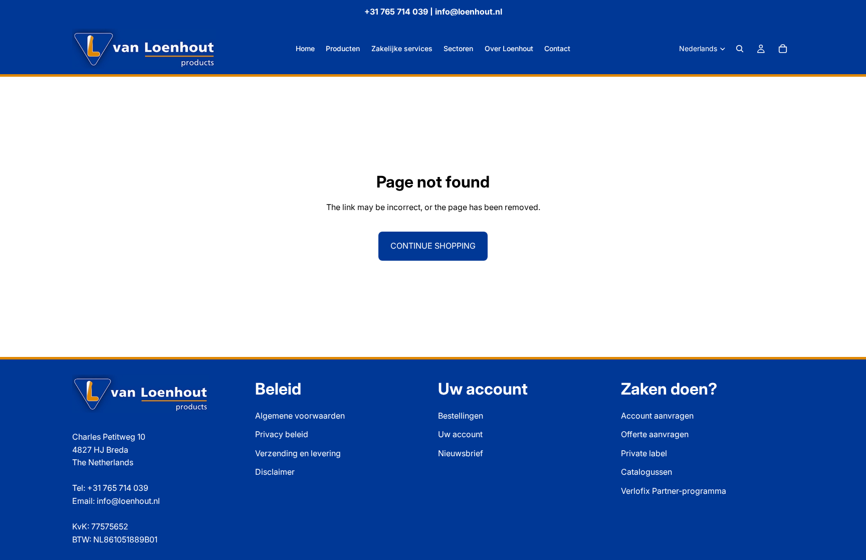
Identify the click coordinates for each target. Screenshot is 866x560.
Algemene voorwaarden (300, 415)
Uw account (460, 434)
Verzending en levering (298, 453)
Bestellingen (460, 415)
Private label (644, 453)
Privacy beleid (281, 434)
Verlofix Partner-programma (673, 491)
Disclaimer (275, 472)
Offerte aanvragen (655, 434)
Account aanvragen (657, 415)
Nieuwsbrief (460, 453)
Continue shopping (433, 246)
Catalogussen (646, 472)
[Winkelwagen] (783, 49)
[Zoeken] (740, 49)
